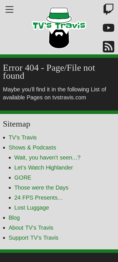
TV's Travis (23, 137)
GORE (22, 177)
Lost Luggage (31, 207)
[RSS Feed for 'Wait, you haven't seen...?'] (105, 47)
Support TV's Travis (33, 238)
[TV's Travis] (59, 26)
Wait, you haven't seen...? (47, 157)
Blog (14, 217)
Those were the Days (41, 187)
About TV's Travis (31, 227)
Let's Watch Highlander (43, 167)
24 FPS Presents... (38, 197)
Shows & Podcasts (32, 147)
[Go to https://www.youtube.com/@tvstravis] (105, 29)
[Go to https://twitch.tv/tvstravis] (105, 10)
